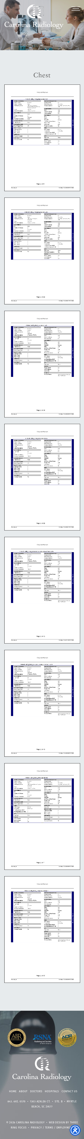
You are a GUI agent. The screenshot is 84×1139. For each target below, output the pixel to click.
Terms (49, 1128)
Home (12, 1091)
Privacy (36, 1128)
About (23, 1091)
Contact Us (70, 1091)
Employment (64, 1128)
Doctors (36, 1091)
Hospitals (52, 1091)
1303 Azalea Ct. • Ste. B (46, 1101)
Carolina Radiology (34, 18)
